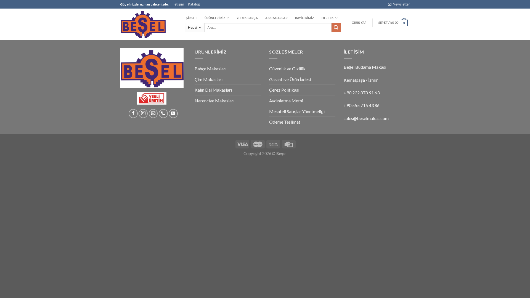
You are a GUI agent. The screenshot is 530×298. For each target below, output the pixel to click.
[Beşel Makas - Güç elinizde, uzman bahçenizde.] (147, 24)
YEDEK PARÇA (247, 18)
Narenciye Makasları (214, 100)
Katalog (194, 4)
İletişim (178, 4)
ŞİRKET (191, 18)
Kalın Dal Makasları (213, 89)
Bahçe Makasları (210, 68)
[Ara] (336, 27)
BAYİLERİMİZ (304, 18)
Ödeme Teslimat (284, 121)
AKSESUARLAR (276, 18)
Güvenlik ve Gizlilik (287, 68)
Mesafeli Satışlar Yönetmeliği (297, 111)
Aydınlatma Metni (286, 100)
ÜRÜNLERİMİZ (215, 18)
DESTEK (328, 18)
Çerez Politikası (284, 89)
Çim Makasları (208, 79)
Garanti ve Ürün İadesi (290, 79)
